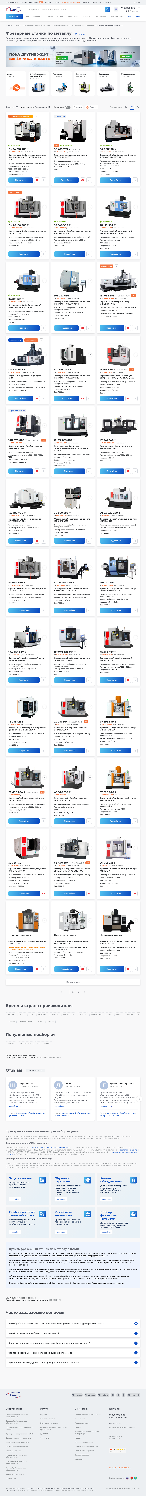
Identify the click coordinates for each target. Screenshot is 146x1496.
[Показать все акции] (36, 116)
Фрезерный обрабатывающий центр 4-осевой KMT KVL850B (72, 589)
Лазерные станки (13, 1451)
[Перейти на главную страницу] (13, 1395)
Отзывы (78, 1427)
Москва (137, 2)
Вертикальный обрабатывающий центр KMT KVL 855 (70, 799)
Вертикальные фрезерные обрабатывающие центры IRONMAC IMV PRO (71, 448)
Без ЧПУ (11, 1043)
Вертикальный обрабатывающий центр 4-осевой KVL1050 (24, 306)
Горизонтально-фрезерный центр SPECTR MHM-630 (70, 156)
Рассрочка (33, 2)
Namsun (130, 1014)
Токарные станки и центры (17, 1442)
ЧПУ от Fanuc (25, 1043)
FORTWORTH (96, 1014)
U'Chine (55, 1014)
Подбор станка (134, 16)
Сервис (57, 2)
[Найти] (107, 9)
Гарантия (86, 2)
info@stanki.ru (115, 1424)
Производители (82, 1423)
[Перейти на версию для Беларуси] (131, 1478)
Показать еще (73, 982)
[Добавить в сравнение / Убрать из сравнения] (43, 180)
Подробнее (20, 180)
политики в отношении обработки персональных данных (51, 1488)
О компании (11, 2)
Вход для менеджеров (120, 1467)
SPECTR (11, 1014)
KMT (109, 1014)
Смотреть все (33, 1070)
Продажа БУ (11, 1478)
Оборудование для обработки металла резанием (73, 25)
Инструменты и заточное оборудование (16, 1456)
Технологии (80, 1419)
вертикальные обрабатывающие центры (52, 1148)
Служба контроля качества (86, 1446)
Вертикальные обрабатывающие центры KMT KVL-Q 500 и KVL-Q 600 (117, 377)
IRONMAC (42, 1014)
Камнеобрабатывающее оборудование (16, 1469)
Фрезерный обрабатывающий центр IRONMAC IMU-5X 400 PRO (72, 303)
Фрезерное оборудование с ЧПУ (20, 1434)
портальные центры (129, 1150)
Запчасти (86, 16)
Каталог (16, 16)
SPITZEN (82, 1014)
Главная (9, 25)
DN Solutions (68, 1014)
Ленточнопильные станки (17, 1447)
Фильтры (10, 107)
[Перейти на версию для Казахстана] (135, 1478)
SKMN (21, 1014)
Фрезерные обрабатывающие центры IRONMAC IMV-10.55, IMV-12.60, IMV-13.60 (27, 157)
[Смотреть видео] (37, 180)
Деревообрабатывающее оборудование (16, 1422)
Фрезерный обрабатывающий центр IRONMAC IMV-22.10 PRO (118, 156)
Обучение (44, 1438)
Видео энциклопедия (84, 1442)
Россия (50, 1021)
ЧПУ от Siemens (43, 1043)
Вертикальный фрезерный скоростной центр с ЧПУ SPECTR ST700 (27, 729)
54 (138, 107)
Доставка (44, 1434)
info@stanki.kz (134, 11)
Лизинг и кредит (47, 1419)
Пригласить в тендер (71, 2)
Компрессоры (117, 16)
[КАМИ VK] (112, 1395)
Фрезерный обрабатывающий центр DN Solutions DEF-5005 (118, 589)
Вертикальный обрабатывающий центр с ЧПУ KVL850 (116, 659)
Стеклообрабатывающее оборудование (16, 1462)
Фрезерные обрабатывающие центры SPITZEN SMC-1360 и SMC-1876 (72, 870)
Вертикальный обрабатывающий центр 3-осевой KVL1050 (116, 232)
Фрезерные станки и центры (18, 1438)
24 (126, 107)
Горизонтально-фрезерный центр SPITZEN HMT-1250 (116, 447)
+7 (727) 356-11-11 (130, 8)
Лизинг (48, 2)
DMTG (118, 1014)
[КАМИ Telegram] (118, 1395)
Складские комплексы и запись (88, 1415)
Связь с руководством (84, 1451)
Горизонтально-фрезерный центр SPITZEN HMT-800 (24, 520)
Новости (23, 2)
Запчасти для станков (15, 1474)
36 (132, 107)
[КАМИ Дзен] (123, 1395)
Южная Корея (26, 1021)
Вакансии (97, 2)
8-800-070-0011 (117, 1415)
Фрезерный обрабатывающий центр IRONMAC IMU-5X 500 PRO (72, 377)
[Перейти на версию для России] (127, 1478)
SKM (31, 1014)
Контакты (107, 2)
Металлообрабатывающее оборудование (32, 25)
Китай (39, 1021)
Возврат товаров (82, 1455)
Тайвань (11, 1021)
